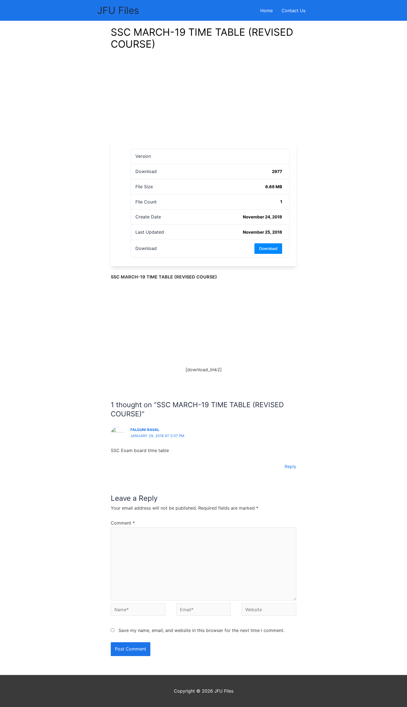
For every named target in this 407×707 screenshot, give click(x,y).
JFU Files (118, 10)
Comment (123, 523)
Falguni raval (144, 429)
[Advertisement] (203, 100)
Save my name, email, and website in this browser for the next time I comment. (201, 630)
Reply (290, 466)
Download (268, 248)
